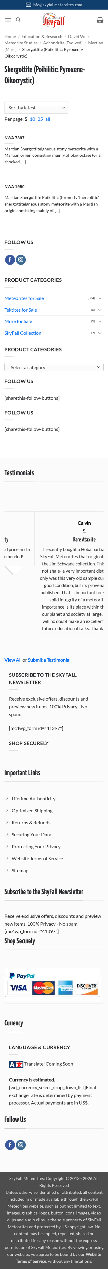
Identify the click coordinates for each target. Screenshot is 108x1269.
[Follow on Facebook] (10, 260)
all (47, 119)
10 (33, 119)
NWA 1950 (14, 187)
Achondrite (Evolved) (62, 42)
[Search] (18, 19)
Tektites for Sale (20, 310)
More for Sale (18, 321)
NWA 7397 (14, 138)
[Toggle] (100, 298)
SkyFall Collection (22, 333)
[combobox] (54, 367)
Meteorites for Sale (24, 298)
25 (41, 119)
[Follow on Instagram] (21, 260)
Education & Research (42, 36)
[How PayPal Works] (52, 983)
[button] (8, 20)
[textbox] (52, 367)
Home (10, 36)
